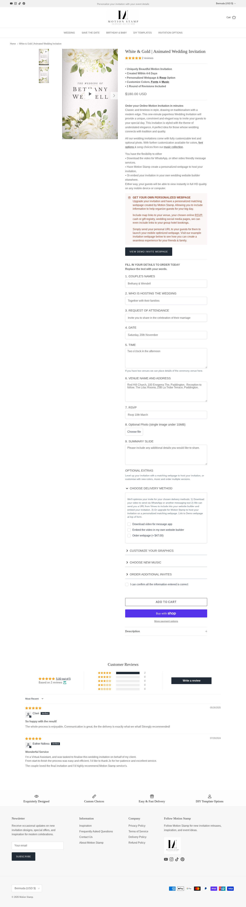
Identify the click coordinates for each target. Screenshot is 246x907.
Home (13, 44)
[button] (133, 58)
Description (132, 631)
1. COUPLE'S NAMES (140, 276)
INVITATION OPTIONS (170, 32)
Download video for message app (152, 524)
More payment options (166, 621)
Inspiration (85, 825)
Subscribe (23, 856)
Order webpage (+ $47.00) (147, 535)
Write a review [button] (191, 680)
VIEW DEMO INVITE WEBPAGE (149, 251)
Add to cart (166, 602)
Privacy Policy (137, 825)
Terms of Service (138, 831)
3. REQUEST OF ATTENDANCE (147, 310)
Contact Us (86, 837)
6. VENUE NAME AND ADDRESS (148, 378)
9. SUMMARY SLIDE (139, 441)
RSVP (198, 215)
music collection (173, 147)
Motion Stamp (26, 897)
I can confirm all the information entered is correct (159, 584)
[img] (33, 708)
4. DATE (130, 327)
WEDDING (69, 32)
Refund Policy (137, 842)
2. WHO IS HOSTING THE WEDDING (150, 293)
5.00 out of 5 (63, 678)
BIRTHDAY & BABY (116, 32)
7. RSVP (131, 407)
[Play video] (90, 94)
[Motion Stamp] (123, 17)
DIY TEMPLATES (142, 32)
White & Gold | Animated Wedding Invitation (40, 44)
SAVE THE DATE (91, 32)
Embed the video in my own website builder (158, 529)
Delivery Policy (137, 837)
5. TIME (130, 345)
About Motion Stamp (91, 842)
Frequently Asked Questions (96, 831)
